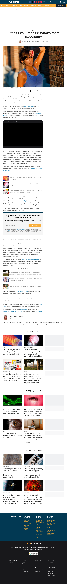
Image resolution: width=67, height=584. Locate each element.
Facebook (13, 311)
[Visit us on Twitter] (32, 2)
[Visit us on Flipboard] (39, 2)
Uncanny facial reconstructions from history (39, 536)
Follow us (33, 90)
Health (20, 5)
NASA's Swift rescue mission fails (35, 8)
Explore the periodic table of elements (39, 531)
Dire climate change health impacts (16, 8)
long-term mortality (21, 201)
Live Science (38, 311)
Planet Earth (33, 5)
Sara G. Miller (27, 41)
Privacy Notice (7, 230)
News (47, 41)
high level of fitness (29, 106)
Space (39, 5)
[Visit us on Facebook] (30, 2)
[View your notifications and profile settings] (60, 2)
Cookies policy (27, 566)
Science (26, 5)
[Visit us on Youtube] (36, 2)
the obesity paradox (23, 291)
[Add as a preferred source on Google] (33, 553)
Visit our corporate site (36, 549)
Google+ (20, 311)
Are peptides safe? (50, 8)
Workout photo (11, 87)
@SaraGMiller (23, 309)
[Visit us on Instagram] (34, 2)
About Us (38, 560)
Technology (46, 5)
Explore (53, 5)
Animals (6, 5)
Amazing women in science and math (39, 527)
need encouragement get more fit (30, 259)
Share (7, 90)
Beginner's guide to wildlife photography (51, 524)
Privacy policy (14, 566)
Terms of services (20, 229)
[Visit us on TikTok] (41, 2)
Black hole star (62, 8)
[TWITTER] (11, 318)
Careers (12, 570)
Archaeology (13, 5)
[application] (23, 134)
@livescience (6, 311)
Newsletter (40, 90)
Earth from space (28, 523)
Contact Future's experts (24, 562)
